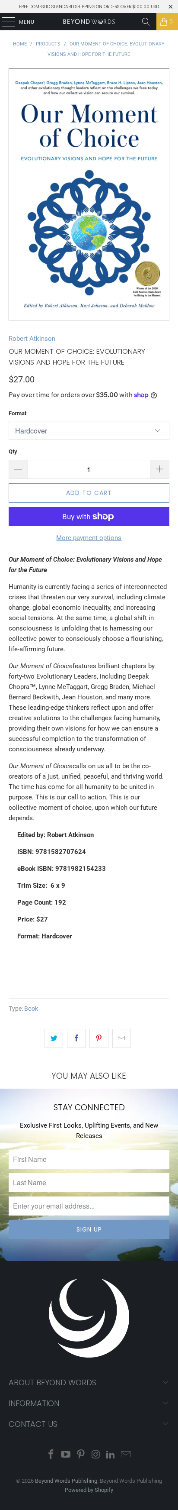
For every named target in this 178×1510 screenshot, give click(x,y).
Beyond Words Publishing (66, 1481)
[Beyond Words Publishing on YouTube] (66, 1455)
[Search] (146, 21)
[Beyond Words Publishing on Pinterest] (81, 1455)
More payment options (88, 538)
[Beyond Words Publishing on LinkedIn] (111, 1455)
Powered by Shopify (89, 1490)
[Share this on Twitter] (53, 1038)
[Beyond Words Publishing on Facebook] (50, 1455)
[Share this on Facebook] (76, 1038)
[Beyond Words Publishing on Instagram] (95, 1455)
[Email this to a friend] (121, 1038)
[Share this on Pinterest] (98, 1038)
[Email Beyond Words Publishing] (126, 1455)
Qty (13, 451)
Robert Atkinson (32, 339)
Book (31, 1008)
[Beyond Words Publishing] (89, 21)
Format (17, 413)
